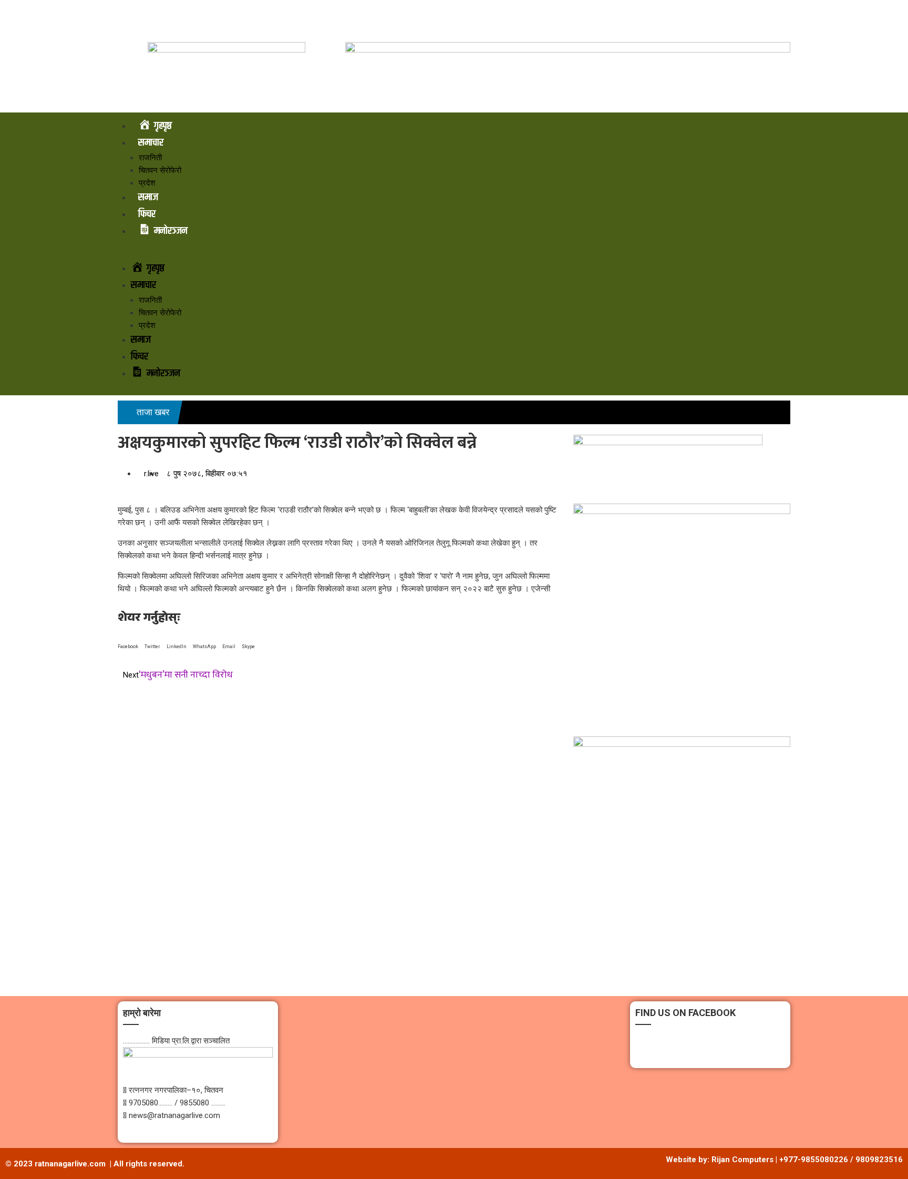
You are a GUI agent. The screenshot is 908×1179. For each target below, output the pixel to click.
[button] (454, 254)
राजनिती (150, 157)
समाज (148, 197)
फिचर (147, 214)
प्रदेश (147, 183)
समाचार (150, 143)
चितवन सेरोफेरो (160, 170)
